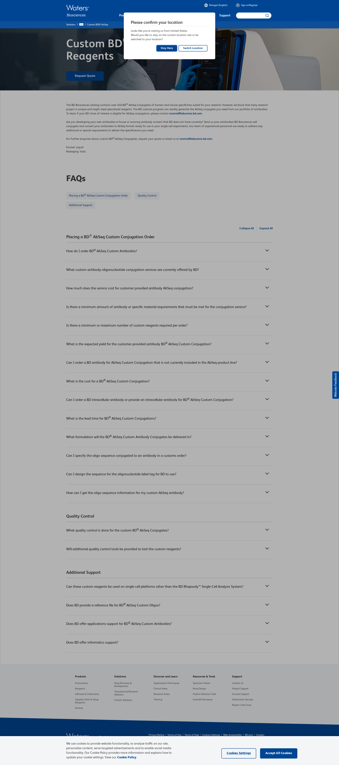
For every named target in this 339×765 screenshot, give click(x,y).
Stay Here (167, 48)
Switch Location (193, 48)
